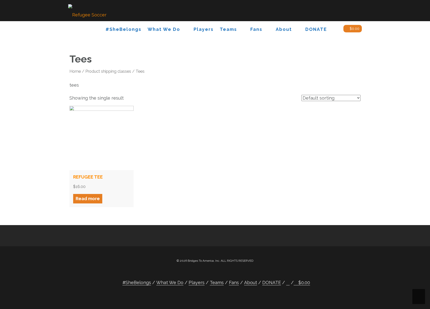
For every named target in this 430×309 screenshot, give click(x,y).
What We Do (164, 29)
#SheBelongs (123, 29)
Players (204, 29)
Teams (228, 29)
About (284, 29)
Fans (256, 29)
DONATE (316, 29)
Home (75, 71)
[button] (335, 30)
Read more (88, 198)
